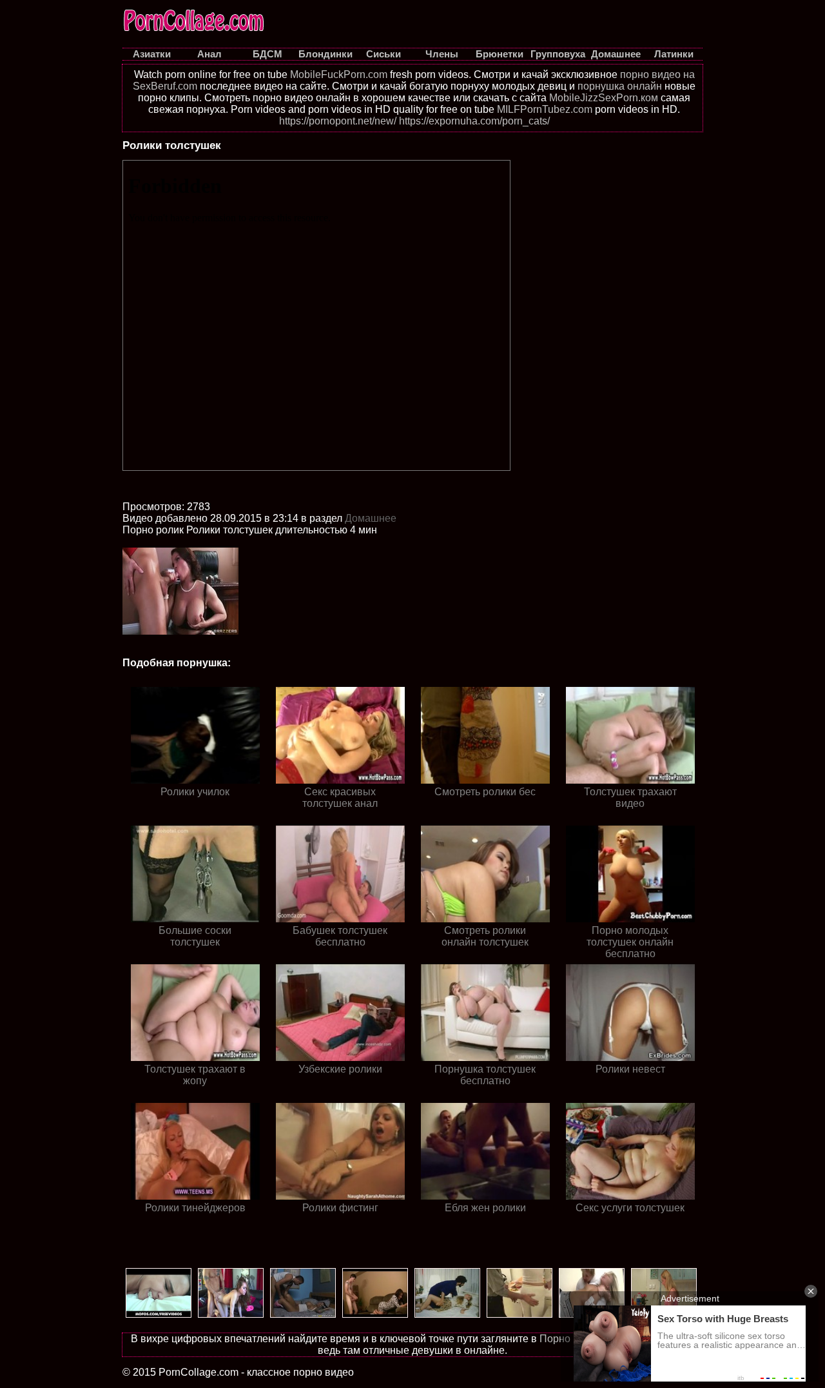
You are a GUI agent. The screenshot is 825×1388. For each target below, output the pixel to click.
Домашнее (370, 518)
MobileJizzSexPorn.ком (603, 97)
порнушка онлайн (620, 86)
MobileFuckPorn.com (338, 74)
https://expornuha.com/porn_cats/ (474, 120)
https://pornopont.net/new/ (337, 120)
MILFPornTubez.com (544, 109)
